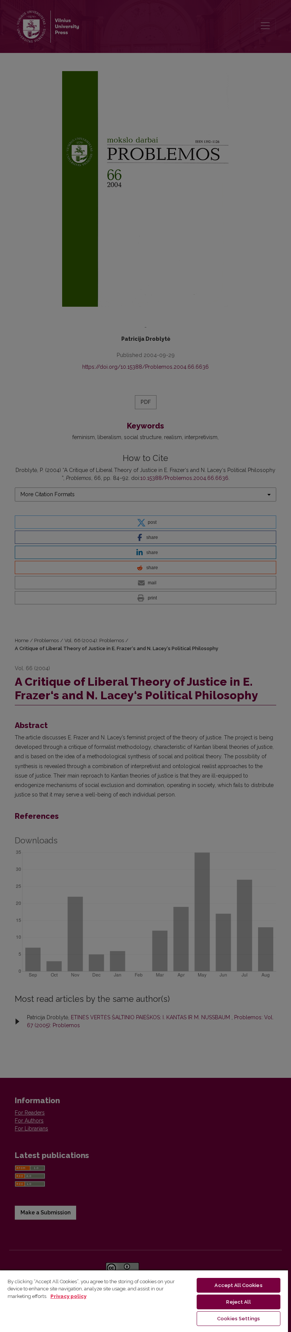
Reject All (238, 1302)
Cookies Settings (238, 1318)
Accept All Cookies (238, 1285)
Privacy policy (68, 1296)
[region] (144, 1301)
